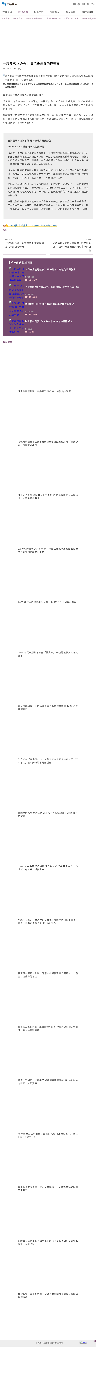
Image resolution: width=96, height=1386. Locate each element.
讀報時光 (55, 11)
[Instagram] (83, 4)
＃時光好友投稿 (88, 18)
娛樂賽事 (7, 11)
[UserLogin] (88, 4)
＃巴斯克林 (17, 18)
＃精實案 (5, 18)
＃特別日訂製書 (71, 18)
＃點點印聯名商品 (33, 18)
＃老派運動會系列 (53, 18)
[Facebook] (79, 4)
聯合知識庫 (88, 11)
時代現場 (23, 11)
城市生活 (39, 11)
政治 (5, 230)
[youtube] (74, 4)
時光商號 (70, 11)
